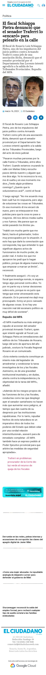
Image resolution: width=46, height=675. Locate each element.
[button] (4, 5)
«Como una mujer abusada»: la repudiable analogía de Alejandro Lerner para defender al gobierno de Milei (23, 575)
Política (7, 15)
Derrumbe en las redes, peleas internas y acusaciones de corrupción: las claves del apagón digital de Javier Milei (23, 539)
